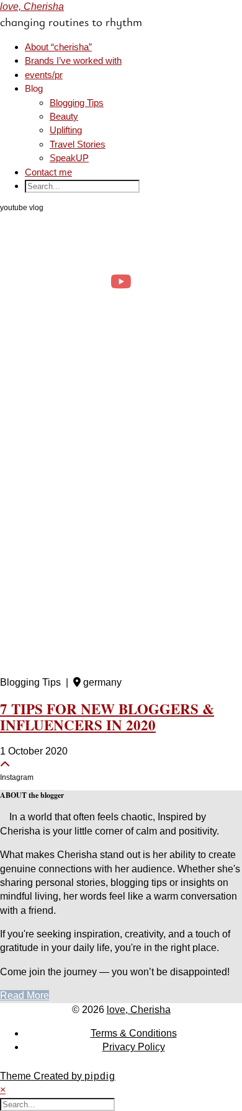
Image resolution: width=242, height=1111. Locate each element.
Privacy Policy (133, 1047)
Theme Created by (57, 1076)
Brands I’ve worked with (73, 60)
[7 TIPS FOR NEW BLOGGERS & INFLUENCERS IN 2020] (121, 512)
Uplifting (66, 130)
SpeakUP (69, 158)
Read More (24, 995)
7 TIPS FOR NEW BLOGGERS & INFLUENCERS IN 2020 (107, 716)
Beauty (64, 116)
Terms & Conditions (134, 1033)
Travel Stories (77, 144)
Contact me (48, 172)
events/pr (44, 74)
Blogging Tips (77, 102)
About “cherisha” (58, 47)
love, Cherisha (32, 6)
